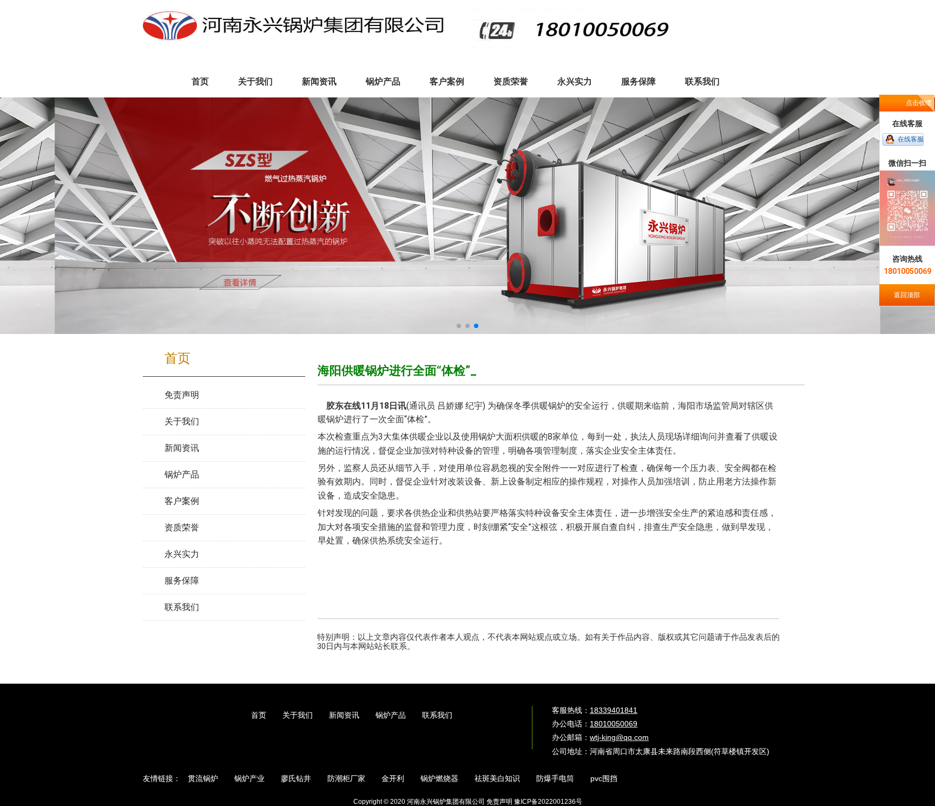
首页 (258, 715)
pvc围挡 (603, 778)
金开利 (392, 778)
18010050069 (613, 723)
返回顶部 (907, 295)
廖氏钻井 (296, 778)
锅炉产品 (391, 715)
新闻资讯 (344, 715)
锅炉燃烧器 (439, 778)
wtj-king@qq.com (619, 737)
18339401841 (613, 710)
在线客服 (911, 139)
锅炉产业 (249, 778)
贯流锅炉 (203, 778)
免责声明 (499, 801)
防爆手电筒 (555, 778)
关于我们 (297, 715)
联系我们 (437, 715)
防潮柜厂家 (346, 778)
